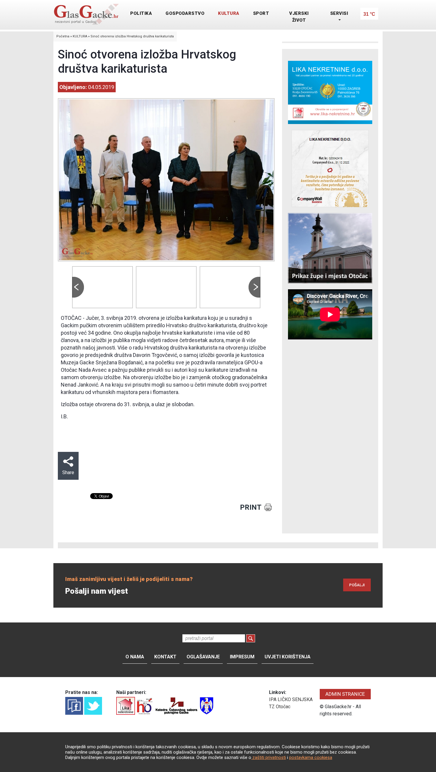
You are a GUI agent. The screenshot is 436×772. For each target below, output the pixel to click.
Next (254, 287)
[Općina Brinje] (207, 705)
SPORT (261, 13)
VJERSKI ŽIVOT (299, 17)
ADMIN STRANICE (345, 694)
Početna (62, 36)
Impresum (242, 657)
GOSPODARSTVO (185, 13)
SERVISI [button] (339, 13)
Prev (78, 287)
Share (68, 472)
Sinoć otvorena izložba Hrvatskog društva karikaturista (132, 36)
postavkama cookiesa (310, 757)
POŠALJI (357, 585)
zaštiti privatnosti (268, 757)
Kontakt (165, 657)
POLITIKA (141, 13)
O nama (134, 657)
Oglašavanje (203, 657)
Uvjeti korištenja (288, 657)
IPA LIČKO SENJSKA (291, 699)
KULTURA (228, 13)
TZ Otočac (279, 706)
